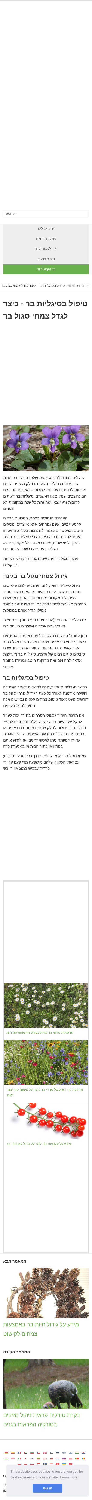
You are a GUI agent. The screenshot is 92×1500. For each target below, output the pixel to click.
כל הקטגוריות (46, 269)
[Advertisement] (46, 55)
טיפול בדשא (46, 259)
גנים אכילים (46, 229)
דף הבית (85, 286)
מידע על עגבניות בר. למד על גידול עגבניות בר (38, 1144)
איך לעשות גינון (46, 249)
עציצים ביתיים (46, 239)
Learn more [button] (68, 1477)
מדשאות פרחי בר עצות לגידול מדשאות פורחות (39, 1033)
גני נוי (72, 286)
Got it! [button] (47, 1488)
